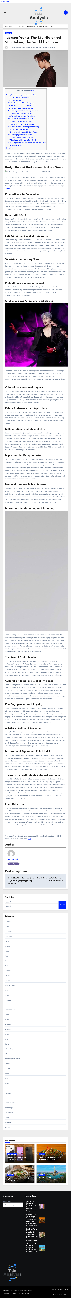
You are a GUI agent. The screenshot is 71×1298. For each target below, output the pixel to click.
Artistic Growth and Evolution (20, 137)
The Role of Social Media (18, 129)
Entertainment (10, 1010)
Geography (8, 1024)
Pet (6, 1088)
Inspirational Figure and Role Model (22, 140)
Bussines (8, 961)
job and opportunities (12, 1059)
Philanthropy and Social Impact (20, 108)
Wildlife (7, 1127)
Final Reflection (15, 145)
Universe (8, 1122)
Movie (7, 1073)
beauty (7, 941)
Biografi (8, 33)
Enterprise (8, 1005)
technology (9, 1108)
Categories (7, 1201)
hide (32, 91)
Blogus (15, 1293)
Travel (7, 1117)
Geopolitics (8, 1029)
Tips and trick (9, 1112)
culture (7, 975)
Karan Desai (15, 47)
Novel (7, 1083)
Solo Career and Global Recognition (21, 103)
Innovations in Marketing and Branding (23, 127)
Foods (7, 1015)
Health (7, 1034)
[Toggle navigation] (4, 12)
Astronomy (8, 931)
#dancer (35, 47)
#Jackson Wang (44, 47)
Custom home (10, 985)
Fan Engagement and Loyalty (20, 135)
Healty (7, 1039)
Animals (7, 927)
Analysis (8, 922)
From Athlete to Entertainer (19, 97)
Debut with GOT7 (15, 100)
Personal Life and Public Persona (21, 124)
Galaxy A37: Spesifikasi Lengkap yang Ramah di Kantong (17, 1159)
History (7, 1044)
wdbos (7, 189)
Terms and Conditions (60, 1294)
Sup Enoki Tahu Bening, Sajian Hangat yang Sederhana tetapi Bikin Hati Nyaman (19, 1180)
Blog (6, 956)
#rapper (52, 47)
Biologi (7, 951)
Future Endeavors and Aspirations (21, 116)
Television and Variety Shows (19, 105)
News (7, 1078)
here (29, 839)
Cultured (8, 980)
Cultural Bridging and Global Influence (23, 132)
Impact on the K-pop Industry (20, 121)
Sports (7, 1098)
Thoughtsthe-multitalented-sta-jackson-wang (27, 143)
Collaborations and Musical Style (21, 119)
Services (8, 1093)
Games (7, 1020)
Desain (7, 990)
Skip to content (5, 1)
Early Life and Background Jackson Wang (21, 95)
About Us (53, 1289)
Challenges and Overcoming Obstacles (23, 111)
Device (7, 995)
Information (9, 1049)
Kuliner (7, 1064)
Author (9, 148)
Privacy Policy (63, 1289)
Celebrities (8, 966)
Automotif (8, 936)
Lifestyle (8, 1068)
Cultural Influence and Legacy (20, 113)
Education (8, 1000)
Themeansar (25, 1293)
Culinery (8, 971)
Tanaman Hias (10, 1103)
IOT (6, 1054)
